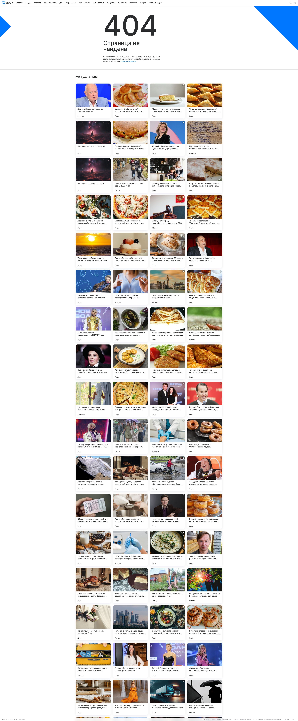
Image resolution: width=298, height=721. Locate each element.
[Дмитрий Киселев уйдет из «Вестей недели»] (93, 101)
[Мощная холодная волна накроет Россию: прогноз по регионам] (204, 585)
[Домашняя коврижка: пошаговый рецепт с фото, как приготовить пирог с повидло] (167, 324)
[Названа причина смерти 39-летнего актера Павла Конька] (167, 511)
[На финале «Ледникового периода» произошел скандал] (93, 287)
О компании (13, 719)
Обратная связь (288, 719)
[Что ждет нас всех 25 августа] (93, 138)
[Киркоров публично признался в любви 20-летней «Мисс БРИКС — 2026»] (93, 436)
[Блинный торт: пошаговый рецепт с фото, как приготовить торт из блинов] (130, 585)
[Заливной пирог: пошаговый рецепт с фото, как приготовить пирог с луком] (130, 138)
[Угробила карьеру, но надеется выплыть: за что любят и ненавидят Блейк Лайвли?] (130, 697)
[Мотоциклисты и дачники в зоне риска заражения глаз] (167, 585)
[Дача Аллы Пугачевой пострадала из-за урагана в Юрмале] (204, 660)
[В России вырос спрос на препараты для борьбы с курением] (130, 287)
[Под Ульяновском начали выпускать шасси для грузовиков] (167, 697)
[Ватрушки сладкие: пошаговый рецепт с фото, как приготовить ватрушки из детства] (204, 622)
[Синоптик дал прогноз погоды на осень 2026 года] (130, 175)
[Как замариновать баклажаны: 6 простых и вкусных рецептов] (130, 324)
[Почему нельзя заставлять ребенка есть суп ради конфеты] (167, 175)
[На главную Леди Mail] (9, 3)
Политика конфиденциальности (243, 719)
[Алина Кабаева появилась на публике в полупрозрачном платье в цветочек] (167, 138)
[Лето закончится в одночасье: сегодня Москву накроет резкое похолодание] (130, 622)
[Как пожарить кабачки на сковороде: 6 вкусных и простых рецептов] (130, 361)
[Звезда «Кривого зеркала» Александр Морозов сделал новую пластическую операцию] (204, 473)
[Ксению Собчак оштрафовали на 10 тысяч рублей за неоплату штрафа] (204, 399)
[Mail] (3, 3)
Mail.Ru (4, 719)
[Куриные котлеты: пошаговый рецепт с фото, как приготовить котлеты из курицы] (167, 361)
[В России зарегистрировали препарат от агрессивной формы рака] (130, 548)
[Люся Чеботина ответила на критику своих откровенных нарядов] (167, 660)
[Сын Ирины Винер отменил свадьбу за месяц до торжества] (93, 361)
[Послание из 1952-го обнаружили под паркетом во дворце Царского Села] (204, 138)
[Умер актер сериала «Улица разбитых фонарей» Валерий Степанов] (204, 548)
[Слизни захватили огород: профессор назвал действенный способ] (204, 324)
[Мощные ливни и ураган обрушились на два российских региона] (167, 473)
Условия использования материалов (268, 719)
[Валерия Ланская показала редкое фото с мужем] (130, 660)
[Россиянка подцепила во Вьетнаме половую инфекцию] (93, 399)
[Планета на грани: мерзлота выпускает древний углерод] (93, 473)
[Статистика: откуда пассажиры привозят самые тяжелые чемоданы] (93, 660)
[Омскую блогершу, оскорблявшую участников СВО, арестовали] (167, 212)
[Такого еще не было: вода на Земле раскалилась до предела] (93, 250)
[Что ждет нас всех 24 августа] (93, 175)
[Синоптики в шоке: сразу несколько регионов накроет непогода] (130, 436)
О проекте (205, 719)
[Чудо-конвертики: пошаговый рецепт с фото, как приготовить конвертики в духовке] (204, 101)
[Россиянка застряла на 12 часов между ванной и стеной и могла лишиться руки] (167, 436)
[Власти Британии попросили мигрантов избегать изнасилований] (167, 287)
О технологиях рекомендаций (221, 719)
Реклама (22, 719)
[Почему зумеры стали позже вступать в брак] (93, 622)
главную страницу (128, 61)
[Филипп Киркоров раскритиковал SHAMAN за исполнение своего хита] (93, 324)
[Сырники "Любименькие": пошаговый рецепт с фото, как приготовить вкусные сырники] (130, 101)
